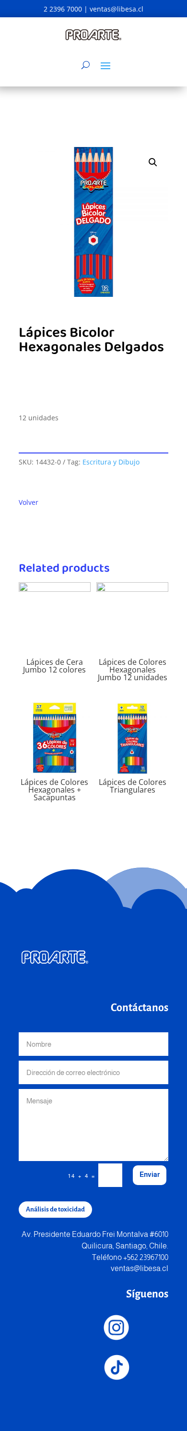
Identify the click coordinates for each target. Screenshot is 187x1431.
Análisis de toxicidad (55, 1209)
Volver (28, 502)
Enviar (150, 1174)
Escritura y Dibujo (111, 461)
